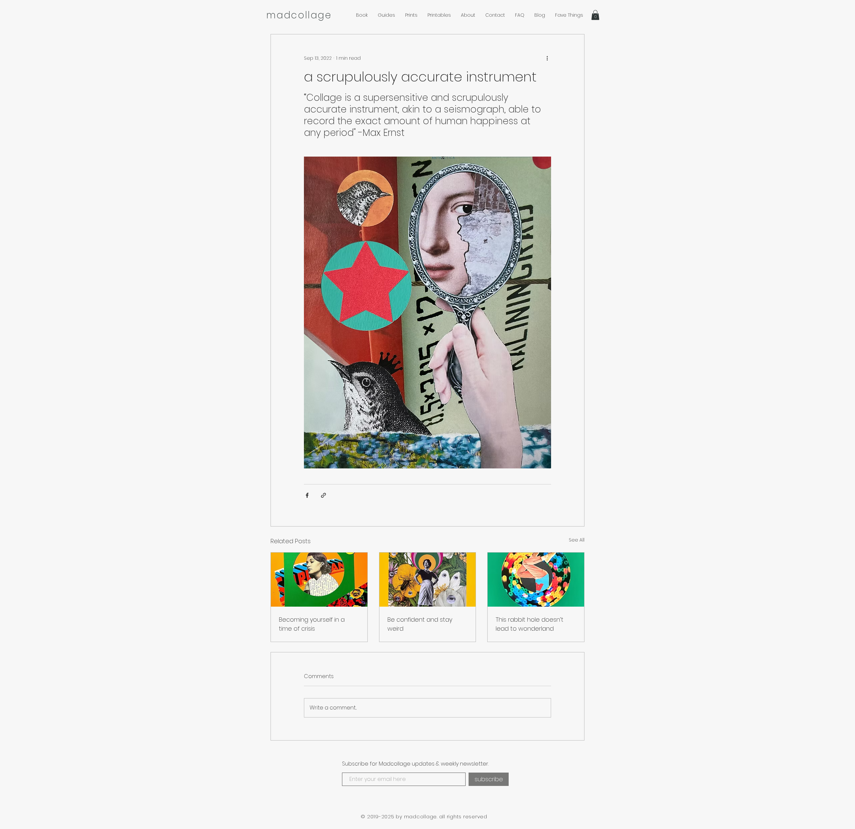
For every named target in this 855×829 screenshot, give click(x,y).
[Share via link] (323, 495)
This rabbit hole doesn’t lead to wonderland (529, 624)
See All (576, 540)
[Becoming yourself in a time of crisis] (319, 580)
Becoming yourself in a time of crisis (312, 624)
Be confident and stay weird (419, 624)
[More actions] (547, 58)
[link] (595, 15)
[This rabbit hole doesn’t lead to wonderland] (536, 580)
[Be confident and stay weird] (427, 580)
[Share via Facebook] (307, 495)
